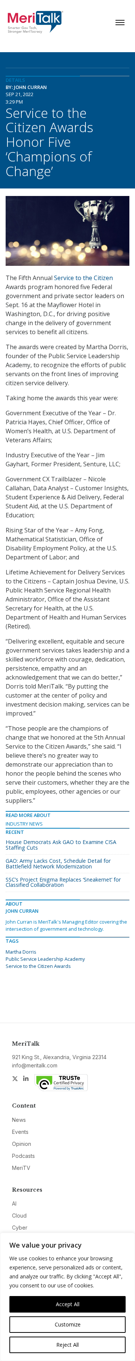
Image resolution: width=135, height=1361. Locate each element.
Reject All (67, 1344)
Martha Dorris (21, 951)
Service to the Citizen (83, 278)
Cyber (19, 1227)
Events (20, 1132)
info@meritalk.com (34, 1065)
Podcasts (23, 1156)
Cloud (19, 1215)
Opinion (21, 1144)
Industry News (24, 823)
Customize (68, 1324)
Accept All (68, 1304)
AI (14, 1203)
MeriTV (21, 1168)
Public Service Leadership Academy (45, 959)
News (19, 1120)
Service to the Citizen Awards (38, 966)
